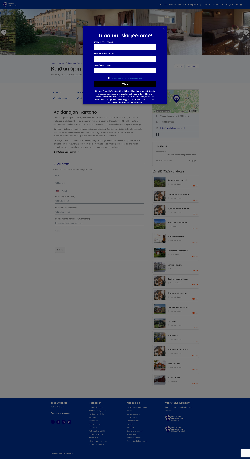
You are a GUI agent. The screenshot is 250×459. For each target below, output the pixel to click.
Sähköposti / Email (103, 65)
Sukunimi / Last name (104, 54)
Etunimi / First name (103, 42)
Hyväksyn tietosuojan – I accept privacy (126, 78)
